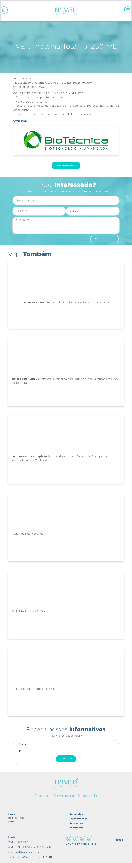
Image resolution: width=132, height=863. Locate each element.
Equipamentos (78, 818)
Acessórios (76, 823)
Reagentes (76, 814)
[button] (66, 165)
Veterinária (76, 827)
